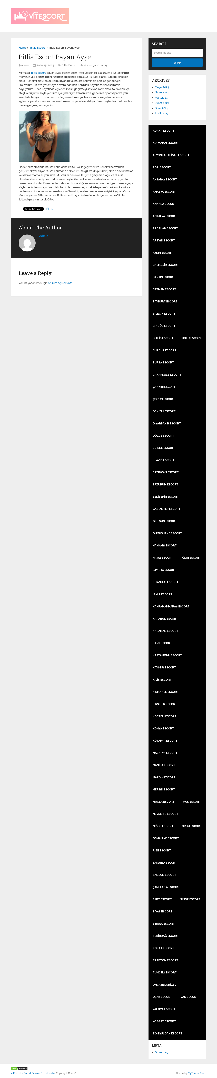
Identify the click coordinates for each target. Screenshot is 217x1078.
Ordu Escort (192, 826)
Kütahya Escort (165, 740)
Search (177, 62)
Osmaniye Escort (166, 838)
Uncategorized (164, 984)
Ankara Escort (164, 204)
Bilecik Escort (164, 313)
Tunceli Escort (165, 972)
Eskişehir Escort (166, 496)
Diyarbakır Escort (167, 423)
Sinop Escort (190, 899)
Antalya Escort (165, 216)
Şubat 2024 (162, 103)
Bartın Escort (164, 277)
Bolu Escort (192, 338)
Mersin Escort (164, 789)
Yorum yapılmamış (95, 65)
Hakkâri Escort (165, 545)
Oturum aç (161, 1052)
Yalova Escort (164, 1009)
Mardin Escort (164, 777)
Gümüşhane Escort (167, 533)
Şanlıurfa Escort (166, 887)
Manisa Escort (164, 765)
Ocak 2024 (161, 108)
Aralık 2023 (162, 113)
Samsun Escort (164, 875)
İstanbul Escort (165, 582)
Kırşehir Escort (165, 704)
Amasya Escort (164, 191)
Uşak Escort (162, 997)
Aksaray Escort (165, 179)
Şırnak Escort (164, 923)
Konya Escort (163, 728)
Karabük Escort (165, 618)
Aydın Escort (163, 252)
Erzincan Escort (166, 472)
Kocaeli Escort (164, 716)
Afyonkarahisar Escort (171, 155)
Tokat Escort (163, 948)
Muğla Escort (163, 801)
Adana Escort (163, 130)
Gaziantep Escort (166, 509)
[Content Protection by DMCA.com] (19, 1069)
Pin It (49, 208)
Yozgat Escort (164, 1021)
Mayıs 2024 (162, 87)
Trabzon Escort (165, 960)
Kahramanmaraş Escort (171, 606)
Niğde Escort (163, 826)
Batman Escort (164, 289)
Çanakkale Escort (167, 374)
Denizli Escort (164, 411)
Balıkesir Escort (166, 265)
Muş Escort (192, 801)
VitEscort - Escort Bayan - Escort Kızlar (33, 1073)
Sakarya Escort (165, 862)
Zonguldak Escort (167, 1033)
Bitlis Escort (69, 65)
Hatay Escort (163, 557)
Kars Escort (162, 643)
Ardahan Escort (165, 228)
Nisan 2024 (162, 92)
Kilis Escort (162, 679)
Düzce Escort (163, 435)
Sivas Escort (162, 911)
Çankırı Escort (164, 387)
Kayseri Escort (164, 667)
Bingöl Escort (164, 326)
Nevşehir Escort (165, 814)
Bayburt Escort (165, 301)
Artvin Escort (164, 240)
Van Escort (189, 997)
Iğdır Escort (191, 557)
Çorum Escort (164, 399)
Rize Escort (162, 850)
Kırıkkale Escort (166, 692)
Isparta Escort (164, 570)
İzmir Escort (162, 594)
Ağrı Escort (162, 167)
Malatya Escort (165, 753)
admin (25, 65)
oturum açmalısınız (60, 283)
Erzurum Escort (165, 484)
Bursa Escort (163, 362)
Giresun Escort (165, 521)
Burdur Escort (164, 350)
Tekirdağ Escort (166, 936)
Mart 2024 (161, 97)
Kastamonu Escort (167, 655)
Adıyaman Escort (166, 143)
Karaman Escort (165, 631)
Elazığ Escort (163, 460)
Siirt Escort (162, 899)
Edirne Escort (164, 448)
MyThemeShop (196, 1073)
